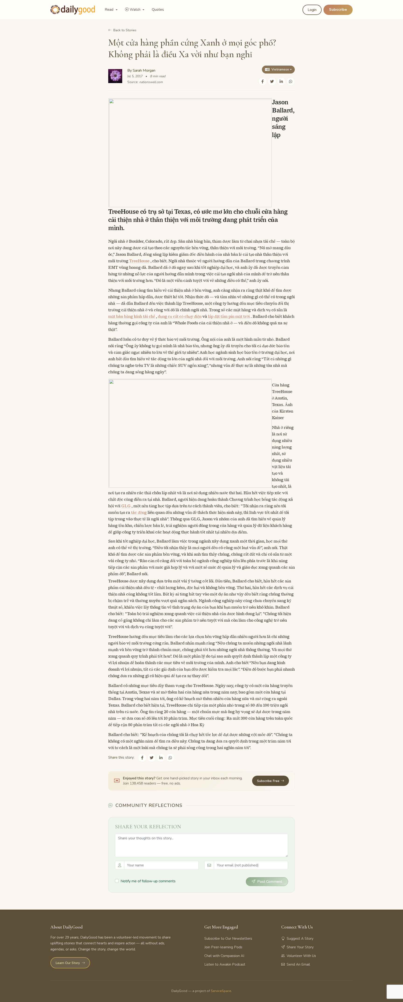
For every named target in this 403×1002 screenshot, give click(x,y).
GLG (126, 506)
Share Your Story (300, 947)
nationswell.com (151, 82)
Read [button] (109, 9)
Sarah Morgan (144, 70)
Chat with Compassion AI (224, 955)
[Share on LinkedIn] (281, 81)
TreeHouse (139, 261)
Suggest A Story (300, 938)
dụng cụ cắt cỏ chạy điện (180, 316)
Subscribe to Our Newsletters (228, 938)
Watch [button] (135, 9)
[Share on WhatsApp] (290, 81)
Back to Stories (124, 30)
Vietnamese (280, 69)
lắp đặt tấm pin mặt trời (229, 316)
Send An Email (298, 964)
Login (312, 9)
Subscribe (338, 9)
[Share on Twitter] (272, 81)
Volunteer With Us (301, 955)
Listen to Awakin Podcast (224, 964)
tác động (139, 512)
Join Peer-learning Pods (223, 947)
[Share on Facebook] (262, 81)
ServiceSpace (221, 990)
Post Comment (269, 881)
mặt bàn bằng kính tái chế (131, 316)
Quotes (158, 9)
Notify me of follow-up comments (148, 881)
